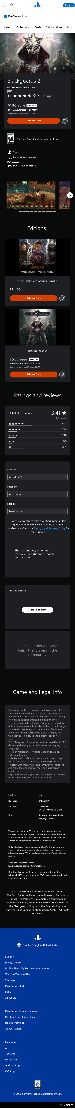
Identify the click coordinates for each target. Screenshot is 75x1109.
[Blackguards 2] (30, 195)
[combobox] (37, 477)
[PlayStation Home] (37, 5)
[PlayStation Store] (16, 16)
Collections (22, 27)
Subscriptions (54, 27)
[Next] (70, 195)
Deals (38, 27)
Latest (7, 27)
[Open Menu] (4, 5)
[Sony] (67, 1107)
